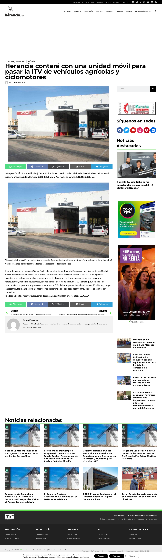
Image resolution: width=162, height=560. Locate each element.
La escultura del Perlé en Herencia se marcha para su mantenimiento (144, 381)
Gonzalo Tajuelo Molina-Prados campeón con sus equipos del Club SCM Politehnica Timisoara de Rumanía (144, 362)
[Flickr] (152, 2)
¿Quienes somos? (78, 2)
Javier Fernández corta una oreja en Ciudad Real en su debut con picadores (139, 497)
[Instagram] (144, 2)
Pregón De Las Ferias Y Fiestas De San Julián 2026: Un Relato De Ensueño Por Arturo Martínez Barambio (139, 455)
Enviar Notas (90, 2)
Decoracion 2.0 (10, 535)
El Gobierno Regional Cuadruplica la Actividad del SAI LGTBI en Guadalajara (61, 497)
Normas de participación (116, 551)
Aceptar (101, 556)
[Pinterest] (140, 2)
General (9, 61)
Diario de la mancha (148, 515)
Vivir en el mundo (73, 538)
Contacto (140, 519)
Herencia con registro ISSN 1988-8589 (137, 551)
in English (125, 2)
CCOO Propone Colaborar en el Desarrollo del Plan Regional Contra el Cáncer (99, 497)
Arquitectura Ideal (12, 538)
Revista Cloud (41, 538)
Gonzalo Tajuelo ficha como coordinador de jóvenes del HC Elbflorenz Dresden (135, 185)
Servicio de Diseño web (126, 519)
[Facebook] (133, 2)
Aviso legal (85, 551)
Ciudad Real (133, 535)
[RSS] (156, 2)
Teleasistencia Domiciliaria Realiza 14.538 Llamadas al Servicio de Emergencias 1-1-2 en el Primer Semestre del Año (22, 498)
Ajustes (132, 556)
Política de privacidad (98, 551)
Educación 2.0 (103, 535)
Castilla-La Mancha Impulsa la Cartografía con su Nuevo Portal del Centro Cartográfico (22, 453)
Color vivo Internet (25, 550)
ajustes (85, 557)
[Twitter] (137, 2)
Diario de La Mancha (136, 538)
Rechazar (116, 556)
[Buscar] (153, 89)
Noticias (20, 61)
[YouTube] (148, 2)
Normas (108, 2)
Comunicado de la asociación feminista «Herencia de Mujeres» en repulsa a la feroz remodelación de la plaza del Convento (144, 400)
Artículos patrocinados (106, 519)
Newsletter (99, 2)
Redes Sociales (42, 535)
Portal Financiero (104, 538)
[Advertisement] (81, 37)
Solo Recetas (72, 535)
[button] (149, 11)
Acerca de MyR (151, 519)
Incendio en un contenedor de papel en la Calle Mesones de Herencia (144, 344)
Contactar (116, 2)
